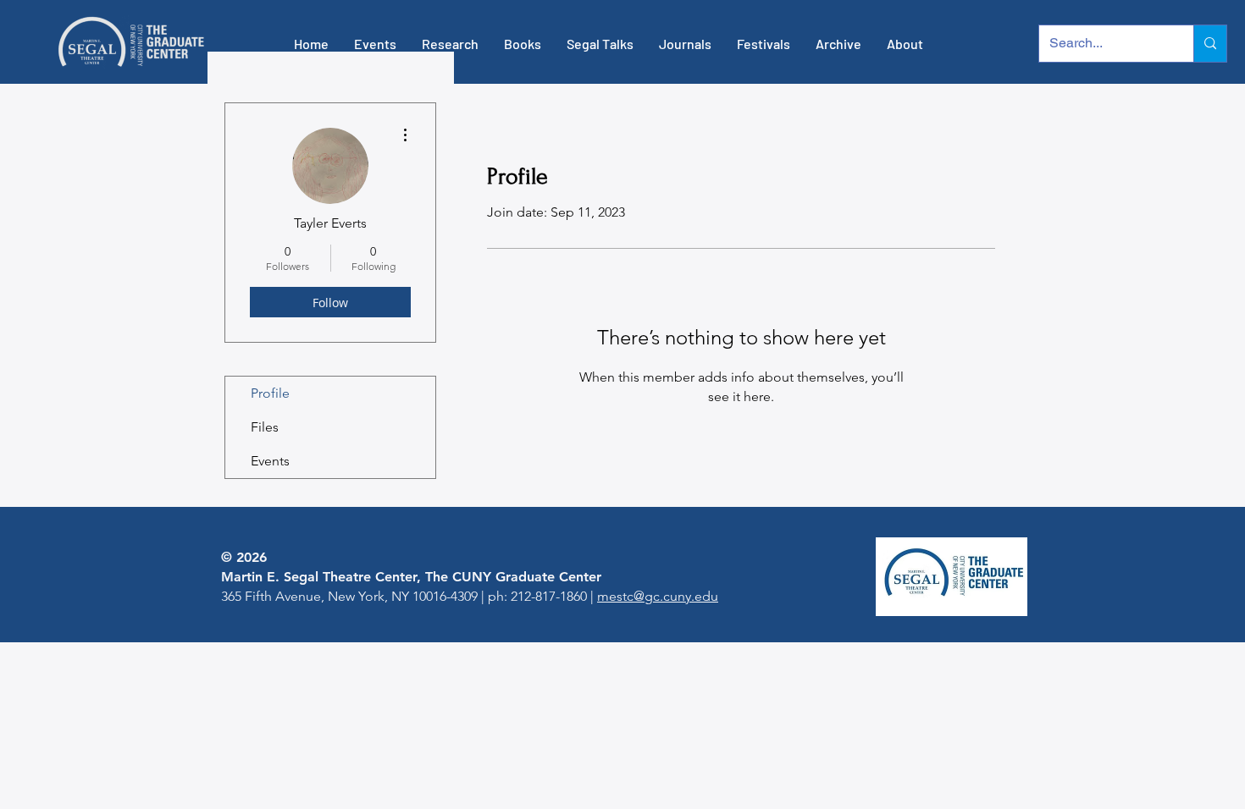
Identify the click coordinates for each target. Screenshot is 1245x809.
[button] (375, 44)
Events (270, 461)
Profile (270, 393)
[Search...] (1209, 43)
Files (265, 427)
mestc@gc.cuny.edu (657, 596)
